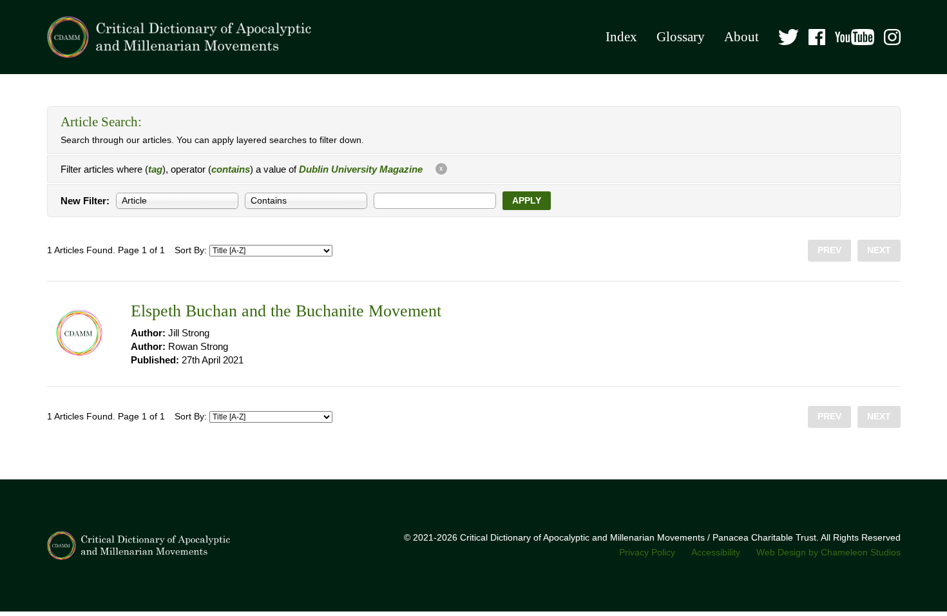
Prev (829, 250)
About (741, 36)
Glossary (680, 36)
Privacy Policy (647, 552)
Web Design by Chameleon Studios (828, 552)
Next (879, 250)
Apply (526, 201)
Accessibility (715, 552)
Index (621, 36)
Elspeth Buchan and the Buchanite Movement (286, 311)
